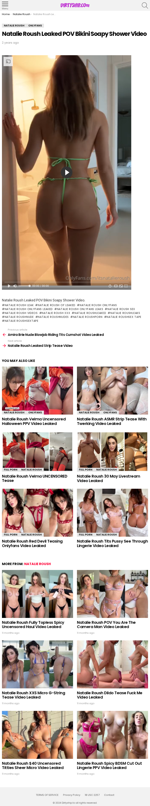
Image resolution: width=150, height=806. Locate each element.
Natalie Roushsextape (21, 321)
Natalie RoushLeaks (125, 313)
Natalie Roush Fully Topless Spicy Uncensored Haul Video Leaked (33, 625)
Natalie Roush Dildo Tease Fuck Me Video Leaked (109, 695)
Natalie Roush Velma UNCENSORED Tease (34, 478)
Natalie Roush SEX (121, 309)
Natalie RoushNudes (53, 317)
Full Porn (10, 470)
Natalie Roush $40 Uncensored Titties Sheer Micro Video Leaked (32, 766)
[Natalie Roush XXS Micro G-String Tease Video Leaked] (37, 664)
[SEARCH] (145, 5)
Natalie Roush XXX (56, 313)
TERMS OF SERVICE (47, 795)
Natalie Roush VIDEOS (21, 313)
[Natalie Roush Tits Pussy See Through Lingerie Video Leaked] (112, 513)
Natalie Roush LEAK (19, 305)
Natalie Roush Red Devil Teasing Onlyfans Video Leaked (32, 543)
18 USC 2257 (92, 795)
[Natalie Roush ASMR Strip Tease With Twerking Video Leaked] (112, 391)
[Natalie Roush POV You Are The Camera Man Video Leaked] (112, 594)
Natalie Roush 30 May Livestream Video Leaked (108, 478)
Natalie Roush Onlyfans (98, 305)
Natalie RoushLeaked (90, 313)
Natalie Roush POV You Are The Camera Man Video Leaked (106, 625)
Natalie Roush (14, 412)
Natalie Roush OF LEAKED (56, 305)
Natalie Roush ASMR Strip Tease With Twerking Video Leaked (112, 421)
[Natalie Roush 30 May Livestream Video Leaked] (112, 452)
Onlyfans (35, 412)
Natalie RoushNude (19, 317)
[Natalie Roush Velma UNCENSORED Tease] (37, 452)
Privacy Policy (71, 795)
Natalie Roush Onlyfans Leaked (29, 309)
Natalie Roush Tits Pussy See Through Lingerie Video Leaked (112, 543)
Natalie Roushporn (88, 317)
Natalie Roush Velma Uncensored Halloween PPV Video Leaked (34, 421)
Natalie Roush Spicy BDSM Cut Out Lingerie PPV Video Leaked (109, 766)
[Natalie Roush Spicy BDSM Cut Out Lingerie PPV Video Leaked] (112, 735)
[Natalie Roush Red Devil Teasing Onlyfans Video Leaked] (37, 513)
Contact (109, 795)
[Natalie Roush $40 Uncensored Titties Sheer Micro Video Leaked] (37, 735)
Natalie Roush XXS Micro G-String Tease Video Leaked (33, 695)
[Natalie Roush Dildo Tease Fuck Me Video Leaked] (112, 664)
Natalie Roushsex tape (124, 317)
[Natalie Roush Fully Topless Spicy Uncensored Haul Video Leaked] (37, 594)
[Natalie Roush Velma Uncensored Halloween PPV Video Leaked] (37, 391)
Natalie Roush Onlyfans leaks (80, 309)
